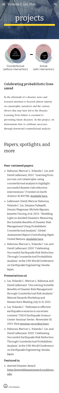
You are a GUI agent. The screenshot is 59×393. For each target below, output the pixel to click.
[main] (29, 19)
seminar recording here (34, 323)
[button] (3, 4)
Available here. (39, 196)
